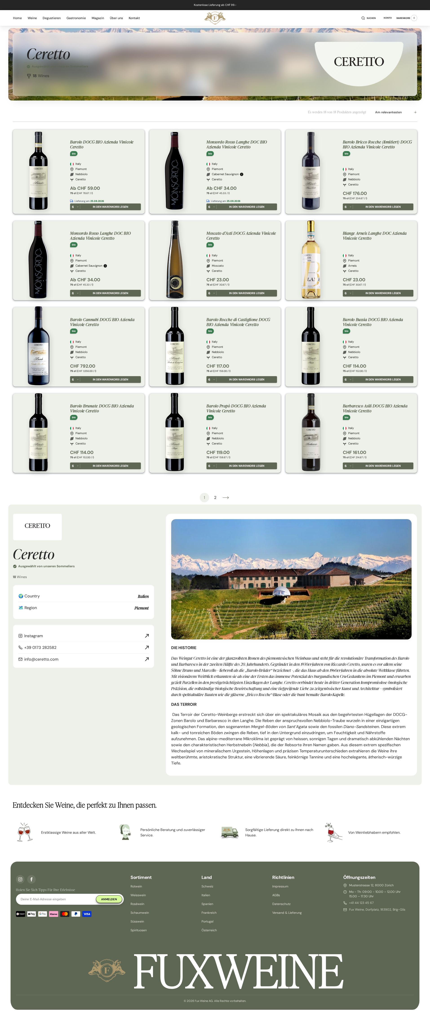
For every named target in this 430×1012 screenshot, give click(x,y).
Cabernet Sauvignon (225, 174)
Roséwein (137, 904)
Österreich (209, 930)
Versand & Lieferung (287, 913)
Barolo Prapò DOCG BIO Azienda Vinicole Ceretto (236, 408)
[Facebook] (31, 879)
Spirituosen (139, 930)
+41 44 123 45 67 (361, 903)
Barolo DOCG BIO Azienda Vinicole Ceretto (101, 144)
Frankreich (209, 913)
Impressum (280, 886)
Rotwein (136, 886)
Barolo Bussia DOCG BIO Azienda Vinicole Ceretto (373, 322)
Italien (206, 895)
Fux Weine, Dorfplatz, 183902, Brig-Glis (377, 909)
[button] (368, 18)
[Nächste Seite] (225, 497)
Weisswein (138, 895)
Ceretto (80, 179)
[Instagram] (20, 879)
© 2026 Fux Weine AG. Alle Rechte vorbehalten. (215, 1001)
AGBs (276, 895)
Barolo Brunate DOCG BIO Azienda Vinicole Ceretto (102, 408)
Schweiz (207, 886)
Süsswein (137, 921)
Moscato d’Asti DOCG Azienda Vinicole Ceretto (241, 235)
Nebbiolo (81, 174)
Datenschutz (281, 904)
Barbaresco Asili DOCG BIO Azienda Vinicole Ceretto (375, 408)
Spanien (207, 904)
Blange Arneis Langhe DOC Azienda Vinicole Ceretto (375, 235)
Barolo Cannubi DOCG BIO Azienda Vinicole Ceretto (102, 322)
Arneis (352, 266)
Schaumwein (140, 913)
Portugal (207, 921)
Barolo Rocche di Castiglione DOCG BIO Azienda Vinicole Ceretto (238, 322)
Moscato (218, 266)
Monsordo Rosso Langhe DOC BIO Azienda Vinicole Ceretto (236, 144)
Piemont (81, 169)
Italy (78, 164)
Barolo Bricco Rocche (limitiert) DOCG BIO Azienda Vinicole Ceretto (377, 144)
